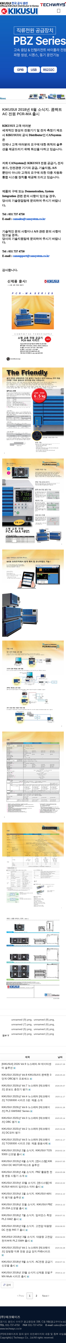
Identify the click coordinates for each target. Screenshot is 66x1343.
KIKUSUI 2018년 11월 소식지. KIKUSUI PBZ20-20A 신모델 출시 (27, 1206)
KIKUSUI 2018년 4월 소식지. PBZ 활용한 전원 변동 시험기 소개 (27, 1174)
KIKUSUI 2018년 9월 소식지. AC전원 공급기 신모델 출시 (27, 1263)
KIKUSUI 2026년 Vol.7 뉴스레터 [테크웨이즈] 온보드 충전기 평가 (26, 1087)
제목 (27, 1057)
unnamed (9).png (21, 1019)
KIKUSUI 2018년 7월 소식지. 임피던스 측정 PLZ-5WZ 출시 (27, 1217)
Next (45, 1295)
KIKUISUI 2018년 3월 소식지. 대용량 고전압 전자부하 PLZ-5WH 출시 (27, 1238)
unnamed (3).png (21, 1034)
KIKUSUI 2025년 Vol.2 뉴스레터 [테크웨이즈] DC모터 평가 (26, 1130)
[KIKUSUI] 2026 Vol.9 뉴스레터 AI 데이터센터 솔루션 (26, 1065)
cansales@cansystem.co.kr (29, 218)
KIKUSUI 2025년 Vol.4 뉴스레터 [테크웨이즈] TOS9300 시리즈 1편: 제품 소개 (26, 1098)
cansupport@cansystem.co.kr (31, 255)
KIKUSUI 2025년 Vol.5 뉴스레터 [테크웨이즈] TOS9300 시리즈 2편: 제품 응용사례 (26, 1141)
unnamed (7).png (21, 1024)
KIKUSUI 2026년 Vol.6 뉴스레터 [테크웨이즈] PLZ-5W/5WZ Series (26, 1109)
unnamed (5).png (21, 1029)
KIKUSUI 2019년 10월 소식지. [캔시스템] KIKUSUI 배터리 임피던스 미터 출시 (27, 1184)
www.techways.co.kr (11, 1328)
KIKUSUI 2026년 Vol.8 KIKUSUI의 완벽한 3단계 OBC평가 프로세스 (26, 1076)
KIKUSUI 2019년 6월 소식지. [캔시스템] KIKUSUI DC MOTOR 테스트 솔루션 (27, 1163)
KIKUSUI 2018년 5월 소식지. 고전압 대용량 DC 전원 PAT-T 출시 (27, 1228)
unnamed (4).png (44, 1029)
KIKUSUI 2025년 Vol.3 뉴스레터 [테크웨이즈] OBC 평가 (26, 1119)
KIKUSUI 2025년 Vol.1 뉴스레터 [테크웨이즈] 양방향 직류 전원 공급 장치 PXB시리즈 (26, 1249)
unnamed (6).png (44, 1024)
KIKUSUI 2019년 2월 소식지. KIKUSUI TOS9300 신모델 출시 (27, 1152)
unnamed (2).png (44, 1034)
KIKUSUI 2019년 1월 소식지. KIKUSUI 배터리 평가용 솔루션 (27, 1195)
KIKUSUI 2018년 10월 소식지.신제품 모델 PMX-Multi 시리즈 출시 (27, 1274)
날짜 (60, 1057)
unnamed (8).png (44, 1019)
